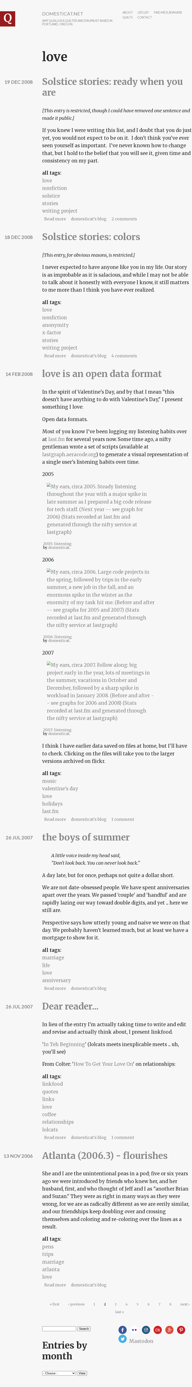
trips (47, 1254)
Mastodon (141, 1341)
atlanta (51, 1269)
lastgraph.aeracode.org (69, 454)
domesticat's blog (89, 219)
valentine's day (60, 788)
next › (185, 1304)
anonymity (55, 325)
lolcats (50, 1130)
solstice (51, 196)
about (127, 12)
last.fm (56, 439)
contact (144, 17)
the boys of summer (86, 837)
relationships (58, 1122)
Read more (55, 219)
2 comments (124, 219)
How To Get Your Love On (103, 1064)
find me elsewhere (168, 12)
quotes (50, 1092)
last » (119, 1312)
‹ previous (76, 1304)
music (49, 781)
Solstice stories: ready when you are (112, 87)
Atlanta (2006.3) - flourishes (105, 1155)
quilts (127, 17)
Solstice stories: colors (91, 236)
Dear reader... (70, 1006)
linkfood (52, 1084)
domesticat (58, 547)
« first (54, 1304)
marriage (53, 958)
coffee (49, 1114)
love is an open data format (102, 373)
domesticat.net (62, 13)
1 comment (122, 819)
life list (143, 12)
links (48, 1099)
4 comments (124, 355)
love (47, 181)
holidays (52, 804)
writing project (60, 211)
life (46, 965)
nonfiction (54, 188)
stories (50, 203)
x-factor (51, 332)
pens (48, 1247)
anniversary (56, 980)
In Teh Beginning (64, 1044)
